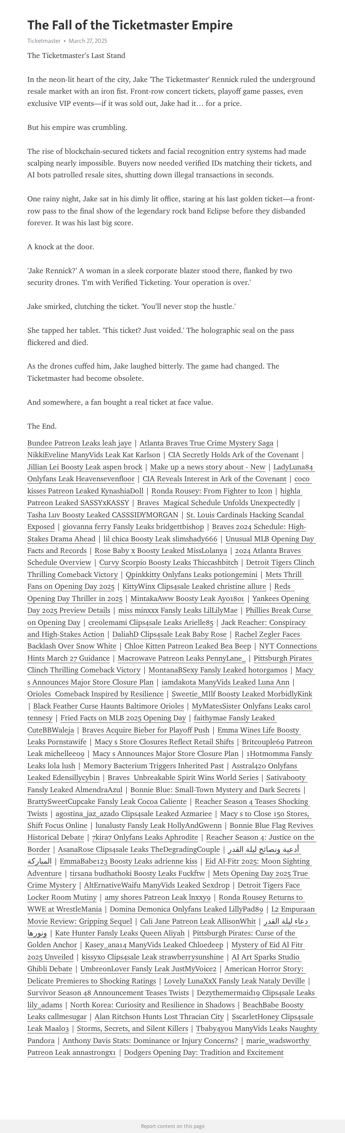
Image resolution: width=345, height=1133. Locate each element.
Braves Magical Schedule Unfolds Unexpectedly (216, 502)
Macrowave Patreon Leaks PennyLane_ (182, 658)
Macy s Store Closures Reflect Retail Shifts (164, 741)
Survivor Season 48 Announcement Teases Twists (108, 992)
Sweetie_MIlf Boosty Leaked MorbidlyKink (242, 693)
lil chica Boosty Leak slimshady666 (161, 538)
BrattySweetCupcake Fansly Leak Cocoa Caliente (107, 801)
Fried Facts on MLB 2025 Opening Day (123, 717)
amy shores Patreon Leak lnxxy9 (158, 897)
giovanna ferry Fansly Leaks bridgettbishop (133, 526)
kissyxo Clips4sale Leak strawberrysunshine (153, 957)
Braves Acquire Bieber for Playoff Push (146, 730)
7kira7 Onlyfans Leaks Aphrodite (145, 837)
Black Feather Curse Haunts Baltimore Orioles (108, 706)
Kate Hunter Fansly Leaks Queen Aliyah (120, 933)
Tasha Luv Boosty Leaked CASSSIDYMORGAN (102, 514)
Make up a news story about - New (207, 467)
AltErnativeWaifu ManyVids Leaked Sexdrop (157, 885)
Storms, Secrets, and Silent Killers (132, 1028)
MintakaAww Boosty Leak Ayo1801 (187, 598)
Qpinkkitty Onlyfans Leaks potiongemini (191, 574)
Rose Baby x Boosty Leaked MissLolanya (161, 550)
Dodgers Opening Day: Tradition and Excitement (204, 1052)
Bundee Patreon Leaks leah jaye (79, 443)
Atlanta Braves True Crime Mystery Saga (206, 443)
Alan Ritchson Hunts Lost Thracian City (159, 1016)
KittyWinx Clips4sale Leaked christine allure (194, 586)
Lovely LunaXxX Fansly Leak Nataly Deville (234, 980)
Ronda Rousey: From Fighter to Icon (211, 490)
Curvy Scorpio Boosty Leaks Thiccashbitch (168, 562)
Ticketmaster (44, 41)
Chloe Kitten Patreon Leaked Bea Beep (188, 646)
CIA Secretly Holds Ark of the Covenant (233, 454)
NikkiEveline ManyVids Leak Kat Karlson (93, 454)
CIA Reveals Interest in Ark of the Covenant (215, 478)
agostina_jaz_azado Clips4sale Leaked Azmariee (134, 813)
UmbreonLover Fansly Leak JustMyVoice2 (148, 968)
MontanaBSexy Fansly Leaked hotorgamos (218, 670)
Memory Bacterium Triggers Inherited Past (153, 765)
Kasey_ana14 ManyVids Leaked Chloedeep (154, 944)
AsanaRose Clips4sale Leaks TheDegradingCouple (139, 849)
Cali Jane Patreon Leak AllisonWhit (198, 921)
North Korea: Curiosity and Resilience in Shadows (152, 1004)
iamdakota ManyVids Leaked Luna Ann (225, 682)
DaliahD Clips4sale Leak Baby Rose (169, 634)
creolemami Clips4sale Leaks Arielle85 (150, 622)
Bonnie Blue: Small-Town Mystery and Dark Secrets (215, 789)
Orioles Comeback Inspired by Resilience (95, 693)
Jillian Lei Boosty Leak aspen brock (84, 467)
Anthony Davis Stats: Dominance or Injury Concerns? (150, 1040)
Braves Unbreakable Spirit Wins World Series (183, 777)
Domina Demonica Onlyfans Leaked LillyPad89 (186, 909)
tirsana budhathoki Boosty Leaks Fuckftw (137, 873)
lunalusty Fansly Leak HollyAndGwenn (159, 825)
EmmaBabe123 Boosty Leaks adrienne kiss (128, 861)
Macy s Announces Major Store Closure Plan (166, 753)
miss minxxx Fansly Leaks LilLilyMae (178, 610)
